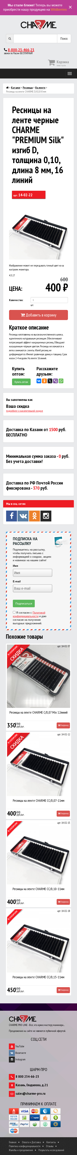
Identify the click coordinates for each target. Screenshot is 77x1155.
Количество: (16, 300)
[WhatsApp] (61, 381)
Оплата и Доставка (31, 1142)
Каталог (15, 87)
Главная (12, 1142)
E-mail (17, 581)
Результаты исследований (51, 1150)
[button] (64, 204)
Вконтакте (20, 1053)
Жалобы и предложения (21, 1150)
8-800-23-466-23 (21, 49)
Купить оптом (21, 382)
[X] (50, 381)
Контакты (51, 1142)
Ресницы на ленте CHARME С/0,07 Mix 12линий (38, 712)
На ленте (40, 87)
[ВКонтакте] (39, 381)
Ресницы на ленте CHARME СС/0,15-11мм (38, 977)
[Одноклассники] (44, 381)
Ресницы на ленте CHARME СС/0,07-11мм (38, 800)
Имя (15, 565)
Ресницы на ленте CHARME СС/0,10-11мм (38, 889)
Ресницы (28, 87)
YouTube (19, 1046)
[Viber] (55, 381)
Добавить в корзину (40, 315)
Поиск (64, 38)
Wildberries (59, 9)
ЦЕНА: (15, 288)
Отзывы (50, 1146)
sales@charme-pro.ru (30, 1093)
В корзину (64, 725)
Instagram (20, 1059)
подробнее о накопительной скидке (24, 411)
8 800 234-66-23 (27, 1076)
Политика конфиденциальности (24, 1146)
